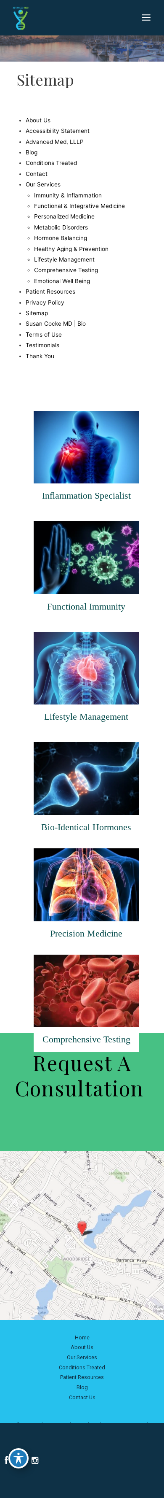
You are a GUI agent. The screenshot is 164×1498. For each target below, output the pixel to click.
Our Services (43, 184)
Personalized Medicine (64, 216)
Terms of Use (44, 334)
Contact (37, 173)
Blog (31, 152)
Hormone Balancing (60, 238)
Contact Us (82, 1397)
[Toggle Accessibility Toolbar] (18, 1458)
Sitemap (37, 313)
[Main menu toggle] (146, 17)
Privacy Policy (45, 302)
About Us (38, 120)
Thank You (40, 356)
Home (82, 1337)
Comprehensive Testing (66, 270)
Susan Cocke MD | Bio (56, 323)
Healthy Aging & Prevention (71, 249)
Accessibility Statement (58, 130)
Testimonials (42, 345)
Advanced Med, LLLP (55, 141)
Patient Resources (50, 291)
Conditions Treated (51, 162)
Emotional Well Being (62, 281)
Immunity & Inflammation (68, 195)
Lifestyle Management (64, 259)
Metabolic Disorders (61, 227)
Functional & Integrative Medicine (79, 205)
